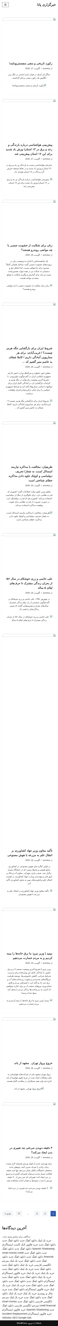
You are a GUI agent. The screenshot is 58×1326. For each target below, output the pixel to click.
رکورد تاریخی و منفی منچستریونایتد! (30, 63)
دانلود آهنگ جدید (28, 1240)
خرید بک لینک (44, 1240)
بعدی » (8, 1213)
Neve (38, 1323)
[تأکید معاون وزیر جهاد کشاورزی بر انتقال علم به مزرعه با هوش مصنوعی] (29, 739)
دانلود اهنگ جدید (10, 1240)
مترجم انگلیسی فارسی (26, 1305)
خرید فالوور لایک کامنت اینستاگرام (20, 1244)
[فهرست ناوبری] (5, 4)
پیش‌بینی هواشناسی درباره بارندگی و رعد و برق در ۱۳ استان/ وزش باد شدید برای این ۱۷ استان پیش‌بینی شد (29, 149)
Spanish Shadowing (43, 1248)
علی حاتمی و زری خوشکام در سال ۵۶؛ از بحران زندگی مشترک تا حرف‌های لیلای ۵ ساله (29, 583)
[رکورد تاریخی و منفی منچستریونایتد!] (29, 38)
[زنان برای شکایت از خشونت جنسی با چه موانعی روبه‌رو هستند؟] (29, 220)
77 (19, 1213)
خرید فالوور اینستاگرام (14, 1273)
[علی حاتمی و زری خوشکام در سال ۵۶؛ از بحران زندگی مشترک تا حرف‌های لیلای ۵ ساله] (29, 553)
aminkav (46, 68)
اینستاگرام (49, 1281)
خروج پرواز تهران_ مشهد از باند (33, 1063)
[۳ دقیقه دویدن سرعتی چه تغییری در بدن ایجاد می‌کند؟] (29, 1122)
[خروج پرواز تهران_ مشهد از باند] (29, 1038)
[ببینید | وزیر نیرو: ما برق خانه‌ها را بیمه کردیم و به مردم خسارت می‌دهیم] (29, 928)
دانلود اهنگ (29, 1260)
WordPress (22, 1323)
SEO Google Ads (21, 1317)
